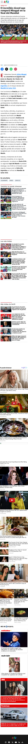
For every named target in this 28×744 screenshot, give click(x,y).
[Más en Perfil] (9, 627)
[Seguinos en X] (12, 742)
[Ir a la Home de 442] (6, 2)
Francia (11, 180)
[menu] (2, 1)
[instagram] (5, 742)
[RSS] (19, 742)
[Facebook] (9, 742)
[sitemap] (22, 742)
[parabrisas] (14, 706)
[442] (14, 738)
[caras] (14, 680)
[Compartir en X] (6, 69)
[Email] (15, 69)
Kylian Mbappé (22, 74)
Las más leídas (6, 241)
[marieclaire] (14, 656)
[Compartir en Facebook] (2, 69)
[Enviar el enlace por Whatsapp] (11, 69)
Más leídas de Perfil (8, 304)
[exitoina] (14, 631)
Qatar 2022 (17, 180)
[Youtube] (16, 742)
